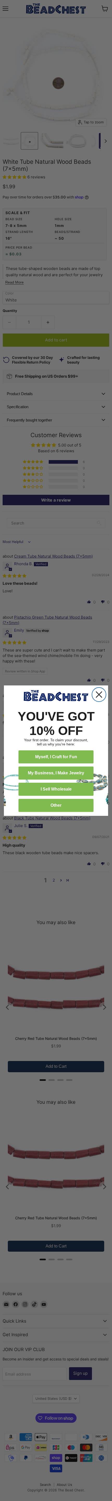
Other (56, 805)
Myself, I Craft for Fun (56, 757)
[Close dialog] (99, 695)
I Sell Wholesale (56, 789)
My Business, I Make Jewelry (56, 773)
